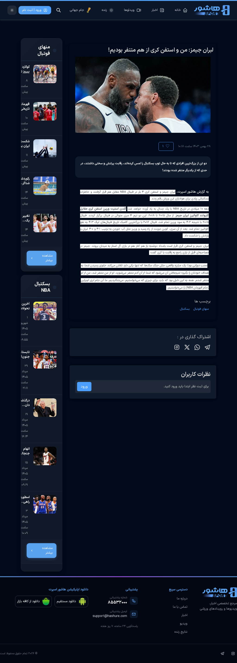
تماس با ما (180, 607)
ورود (84, 386)
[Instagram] (233, 653)
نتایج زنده (180, 632)
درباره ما (182, 598)
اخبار (184, 615)
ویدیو (183, 623)
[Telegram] (222, 653)
